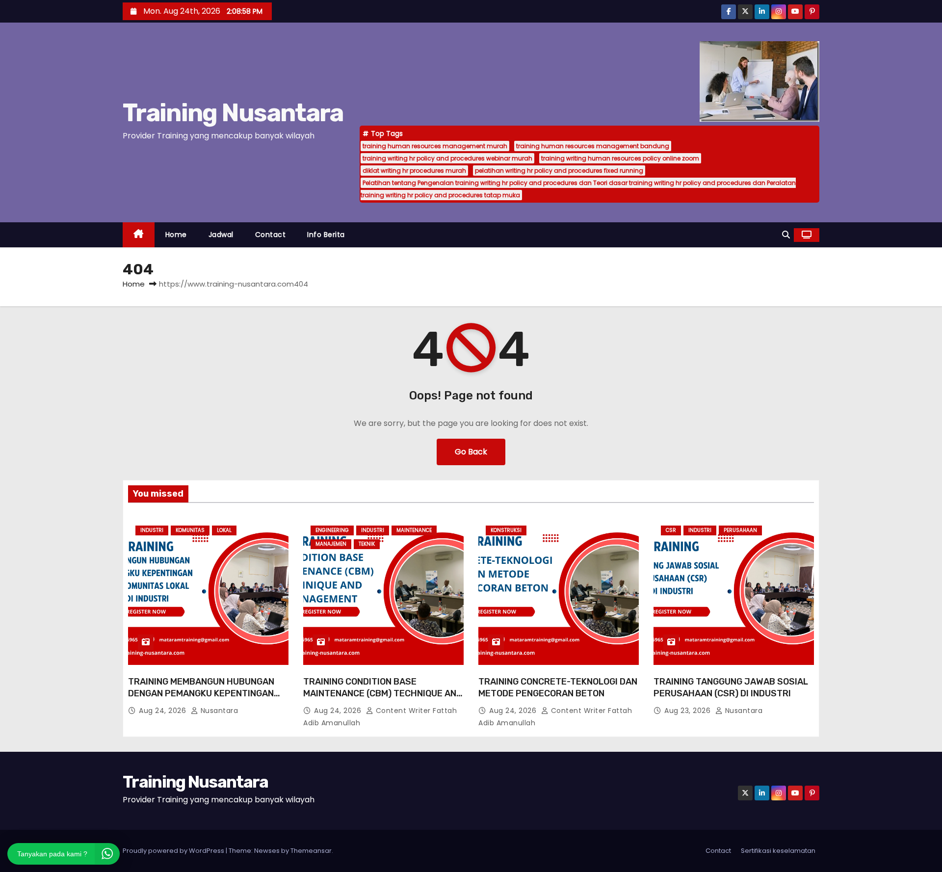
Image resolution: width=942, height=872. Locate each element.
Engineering (332, 530)
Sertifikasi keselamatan (778, 850)
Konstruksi (506, 530)
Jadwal (221, 234)
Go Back (471, 451)
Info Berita (326, 234)
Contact (270, 234)
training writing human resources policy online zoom (620, 158)
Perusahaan (740, 530)
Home (176, 234)
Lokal (224, 530)
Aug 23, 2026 (688, 710)
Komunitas (190, 530)
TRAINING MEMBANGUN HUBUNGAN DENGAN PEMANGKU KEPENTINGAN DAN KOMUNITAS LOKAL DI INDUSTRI (203, 693)
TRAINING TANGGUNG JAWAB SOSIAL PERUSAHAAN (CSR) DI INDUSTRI (731, 687)
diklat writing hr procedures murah (414, 170)
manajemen (330, 544)
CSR (671, 530)
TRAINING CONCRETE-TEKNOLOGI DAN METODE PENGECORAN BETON (557, 687)
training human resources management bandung (592, 146)
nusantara (218, 710)
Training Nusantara (233, 113)
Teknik (367, 544)
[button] (786, 234)
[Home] (139, 234)
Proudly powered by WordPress (174, 850)
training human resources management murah (435, 146)
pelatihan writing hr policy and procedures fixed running (559, 170)
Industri (151, 530)
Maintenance (414, 530)
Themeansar (311, 850)
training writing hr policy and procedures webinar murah (447, 158)
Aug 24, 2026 (163, 710)
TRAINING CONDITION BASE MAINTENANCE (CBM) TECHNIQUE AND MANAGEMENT (382, 693)
